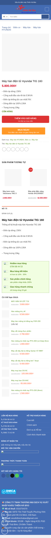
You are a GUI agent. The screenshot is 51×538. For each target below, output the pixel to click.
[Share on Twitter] (13, 149)
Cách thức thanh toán (36, 435)
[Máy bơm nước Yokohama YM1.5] (13, 177)
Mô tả (4, 209)
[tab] (25, 208)
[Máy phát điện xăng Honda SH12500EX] (38, 177)
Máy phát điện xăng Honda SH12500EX (36, 192)
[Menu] (3, 9)
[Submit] (45, 16)
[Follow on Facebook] (3, 476)
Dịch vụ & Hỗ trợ (34, 430)
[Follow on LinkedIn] (21, 476)
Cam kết (30, 420)
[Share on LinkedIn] (26, 149)
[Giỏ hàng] (47, 9)
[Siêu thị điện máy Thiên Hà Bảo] (25, 9)
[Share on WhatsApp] (4, 149)
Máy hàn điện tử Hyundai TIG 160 (18, 144)
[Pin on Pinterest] (22, 149)
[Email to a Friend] (17, 149)
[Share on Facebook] (9, 149)
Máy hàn (27, 27)
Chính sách (32, 425)
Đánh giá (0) (7, 213)
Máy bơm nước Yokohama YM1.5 (10, 192)
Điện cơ (16, 27)
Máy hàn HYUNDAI (17, 140)
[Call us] (17, 476)
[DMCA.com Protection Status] (8, 491)
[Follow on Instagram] (8, 476)
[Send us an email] (12, 476)
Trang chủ (6, 27)
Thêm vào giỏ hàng (25, 118)
